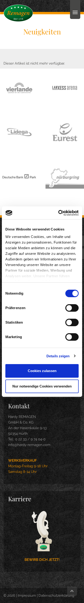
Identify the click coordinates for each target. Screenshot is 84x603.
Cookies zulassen (42, 371)
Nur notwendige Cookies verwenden (42, 386)
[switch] (72, 308)
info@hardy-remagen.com (29, 445)
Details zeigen (58, 356)
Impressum (27, 595)
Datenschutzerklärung (56, 595)
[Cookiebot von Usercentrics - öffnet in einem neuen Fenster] (59, 213)
